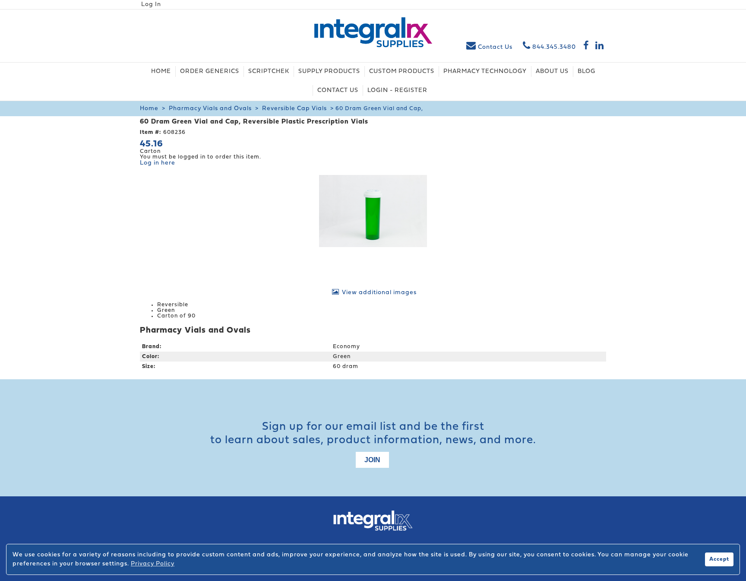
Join (372, 460)
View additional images (379, 292)
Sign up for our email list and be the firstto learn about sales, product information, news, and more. (373, 433)
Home (149, 108)
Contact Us (495, 47)
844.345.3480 (553, 47)
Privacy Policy (152, 564)
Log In (151, 4)
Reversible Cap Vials (294, 108)
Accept (719, 559)
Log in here (157, 163)
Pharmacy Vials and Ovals (210, 108)
